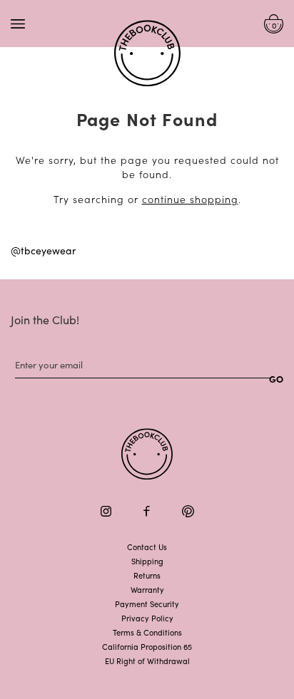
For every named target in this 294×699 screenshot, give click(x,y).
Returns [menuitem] (147, 575)
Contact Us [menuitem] (147, 546)
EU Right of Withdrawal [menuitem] (147, 660)
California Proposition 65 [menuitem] (147, 646)
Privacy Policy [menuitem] (147, 617)
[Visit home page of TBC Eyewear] (147, 454)
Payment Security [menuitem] (147, 603)
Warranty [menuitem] (147, 589)
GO (276, 378)
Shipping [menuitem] (147, 560)
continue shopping (190, 199)
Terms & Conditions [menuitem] (147, 632)
